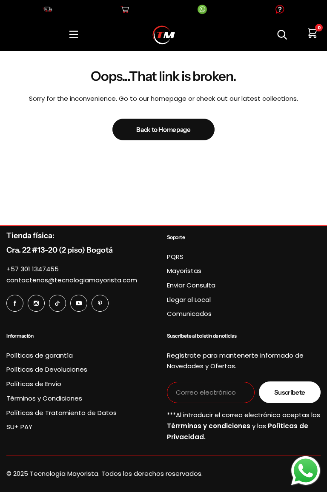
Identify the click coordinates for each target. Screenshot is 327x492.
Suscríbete (289, 392)
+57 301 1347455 (32, 268)
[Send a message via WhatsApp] (306, 471)
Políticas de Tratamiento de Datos (61, 412)
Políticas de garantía (39, 355)
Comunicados (189, 313)
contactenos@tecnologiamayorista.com (71, 280)
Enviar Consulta (191, 285)
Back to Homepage (163, 129)
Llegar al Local (189, 299)
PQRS (175, 256)
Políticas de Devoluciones (46, 369)
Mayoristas (184, 270)
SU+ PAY (19, 426)
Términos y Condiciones (44, 398)
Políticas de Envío (33, 383)
